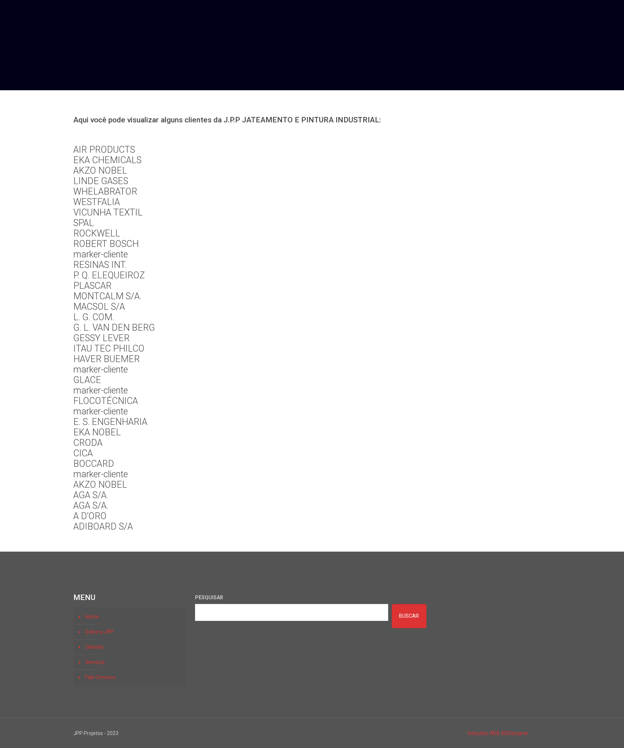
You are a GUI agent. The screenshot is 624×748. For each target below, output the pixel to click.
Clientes (94, 647)
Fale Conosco (100, 677)
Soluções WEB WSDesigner (498, 733)
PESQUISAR (209, 597)
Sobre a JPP (99, 632)
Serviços (95, 662)
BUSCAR (409, 616)
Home (92, 616)
